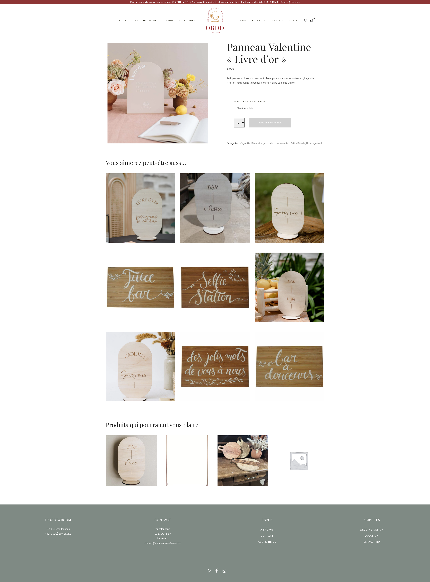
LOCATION (372, 535)
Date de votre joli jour (250, 101)
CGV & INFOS (267, 541)
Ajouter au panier (270, 123)
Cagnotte (245, 143)
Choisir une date (117, 245)
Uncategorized (314, 143)
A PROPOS (267, 529)
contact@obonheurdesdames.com (162, 543)
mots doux (270, 143)
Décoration (257, 143)
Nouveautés (283, 143)
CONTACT (267, 535)
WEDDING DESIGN (372, 529)
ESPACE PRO (372, 541)
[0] (311, 20)
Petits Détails (298, 143)
